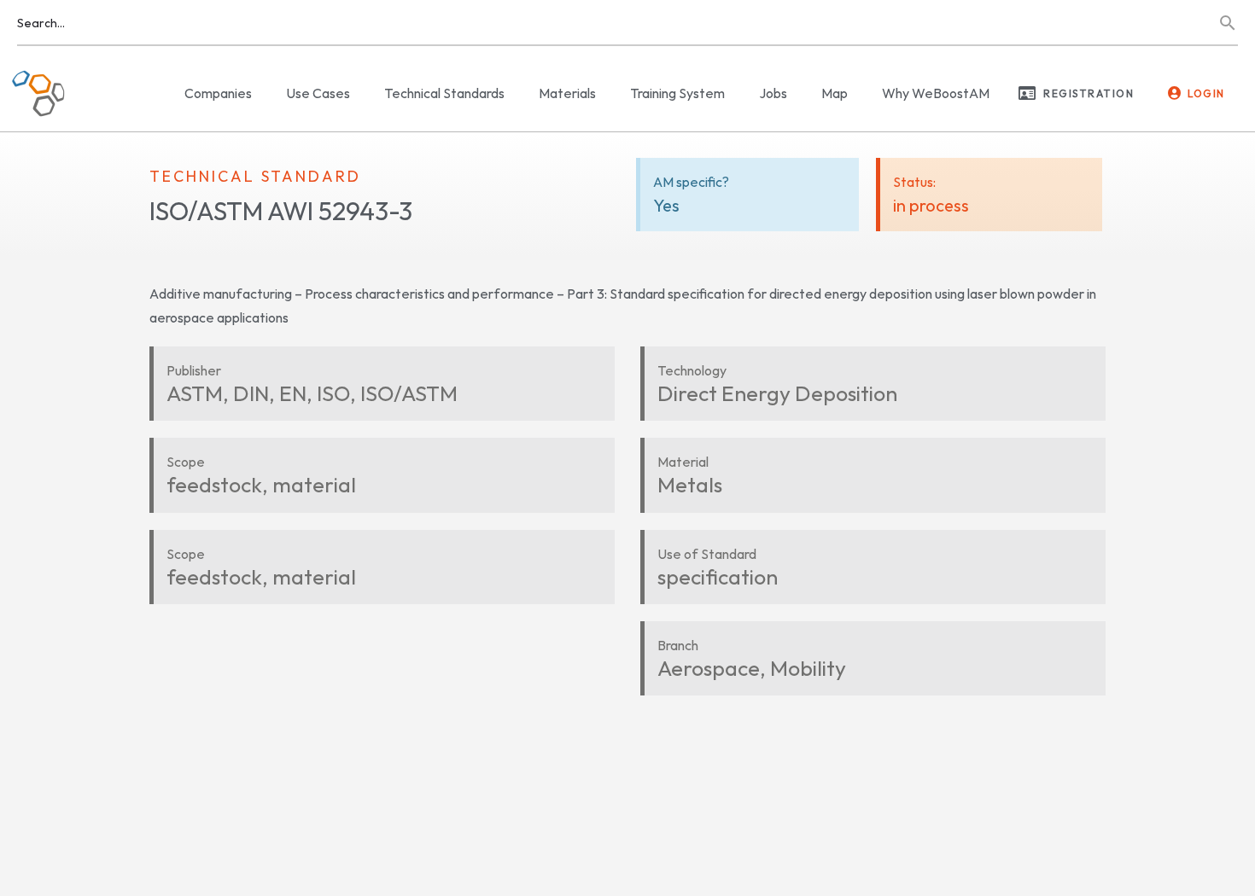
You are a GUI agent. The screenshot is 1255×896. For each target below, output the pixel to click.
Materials (567, 93)
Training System (677, 93)
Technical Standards (444, 93)
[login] (1175, 93)
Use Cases (318, 93)
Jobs (773, 93)
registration (1088, 93)
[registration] (1027, 93)
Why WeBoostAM (935, 93)
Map (834, 93)
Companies (218, 93)
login (1206, 93)
